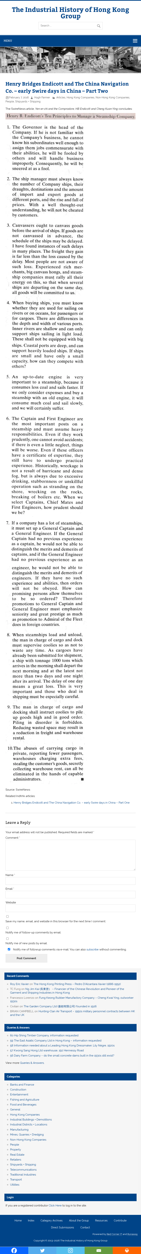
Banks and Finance (22, 1084)
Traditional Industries (23, 1174)
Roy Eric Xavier (19, 984)
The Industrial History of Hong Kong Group (70, 12)
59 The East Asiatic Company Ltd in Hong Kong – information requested (55, 1040)
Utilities (14, 1184)
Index (31, 1220)
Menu (8, 40)
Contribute (120, 1220)
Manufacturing (19, 1129)
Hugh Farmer (42, 97)
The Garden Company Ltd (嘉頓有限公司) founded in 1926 (60, 1006)
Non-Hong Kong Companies (112, 97)
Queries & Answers (18, 1027)
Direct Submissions (62, 1227)
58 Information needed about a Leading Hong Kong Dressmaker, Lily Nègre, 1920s (62, 1045)
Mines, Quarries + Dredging (27, 1134)
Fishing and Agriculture (24, 1099)
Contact (85, 1227)
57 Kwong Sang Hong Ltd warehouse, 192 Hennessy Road (47, 1050)
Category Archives (52, 1220)
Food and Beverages (23, 1104)
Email (10, 889)
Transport (16, 1179)
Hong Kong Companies (80, 97)
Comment (13, 837)
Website (11, 902)
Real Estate (17, 1154)
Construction (18, 1089)
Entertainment (19, 1094)
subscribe (92, 949)
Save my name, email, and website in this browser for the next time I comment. (56, 921)
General (15, 1109)
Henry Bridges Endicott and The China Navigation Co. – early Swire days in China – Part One (72, 802)
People (10, 101)
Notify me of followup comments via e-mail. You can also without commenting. (69, 949)
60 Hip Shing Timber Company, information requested (44, 1035)
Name (10, 875)
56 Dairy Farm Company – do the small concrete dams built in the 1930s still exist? (62, 1055)
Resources (101, 1220)
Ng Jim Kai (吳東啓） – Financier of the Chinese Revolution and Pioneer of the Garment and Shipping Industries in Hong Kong (67, 990)
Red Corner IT (114, 1234)
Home (18, 1220)
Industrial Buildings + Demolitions (31, 1119)
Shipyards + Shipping (28, 101)
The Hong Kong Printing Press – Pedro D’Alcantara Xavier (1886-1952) (77, 984)
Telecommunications (23, 1169)
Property (15, 1149)
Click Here (55, 1205)
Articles (60, 97)
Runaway (132, 1234)
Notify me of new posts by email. (26, 943)
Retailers (15, 1159)
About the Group (79, 1220)
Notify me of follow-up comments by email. (33, 932)
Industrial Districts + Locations (28, 1124)
